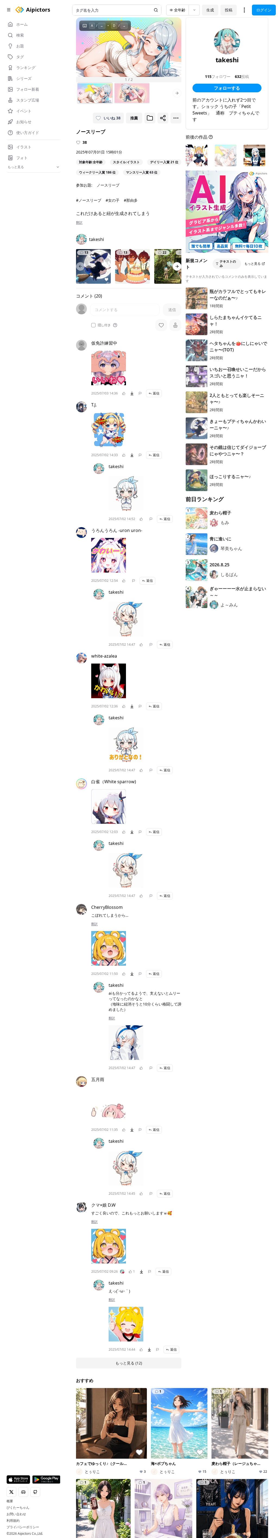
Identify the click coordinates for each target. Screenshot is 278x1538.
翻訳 (79, 222)
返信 (156, 393)
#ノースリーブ (88, 200)
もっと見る (252, 263)
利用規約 (13, 1521)
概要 (10, 1501)
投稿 (228, 9)
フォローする (227, 88)
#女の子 (112, 200)
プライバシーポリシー (23, 1527)
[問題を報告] (140, 393)
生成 (210, 9)
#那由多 (131, 200)
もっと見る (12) (128, 1363)
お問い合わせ (16, 1514)
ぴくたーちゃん (18, 1508)
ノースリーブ (108, 185)
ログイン (263, 9)
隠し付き (104, 325)
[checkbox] (93, 325)
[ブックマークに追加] (149, 118)
